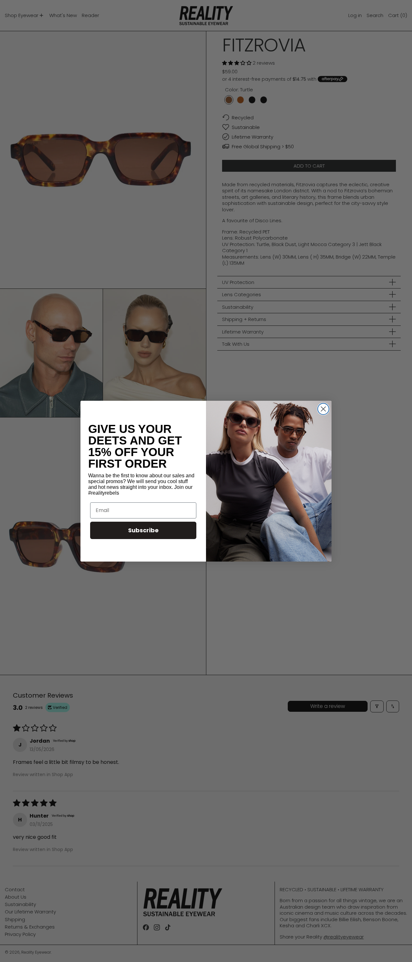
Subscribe (143, 530)
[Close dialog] (323, 409)
